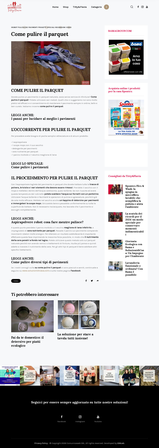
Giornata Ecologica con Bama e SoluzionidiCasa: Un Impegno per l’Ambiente (134, 249)
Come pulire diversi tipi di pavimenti (39, 262)
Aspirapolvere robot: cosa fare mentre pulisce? (47, 222)
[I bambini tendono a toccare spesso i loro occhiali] (70, 376)
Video (68, 27)
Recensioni (60, 27)
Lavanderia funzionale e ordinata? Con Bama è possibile (134, 268)
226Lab (120, 443)
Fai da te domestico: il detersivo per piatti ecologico (27, 341)
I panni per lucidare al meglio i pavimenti (43, 119)
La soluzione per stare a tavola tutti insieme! (75, 336)
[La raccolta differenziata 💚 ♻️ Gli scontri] (89, 376)
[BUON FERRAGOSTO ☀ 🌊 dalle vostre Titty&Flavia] (129, 376)
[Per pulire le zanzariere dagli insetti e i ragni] (109, 376)
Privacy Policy (41, 443)
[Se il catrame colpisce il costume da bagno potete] (149, 376)
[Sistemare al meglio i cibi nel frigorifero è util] (50, 376)
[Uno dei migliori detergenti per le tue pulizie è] (30, 376)
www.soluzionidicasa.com (35, 270)
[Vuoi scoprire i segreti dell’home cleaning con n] (10, 376)
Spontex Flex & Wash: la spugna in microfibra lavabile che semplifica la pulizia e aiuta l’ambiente (134, 196)
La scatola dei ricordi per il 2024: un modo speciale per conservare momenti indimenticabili (134, 224)
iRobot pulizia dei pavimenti (24, 27)
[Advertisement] (126, 155)
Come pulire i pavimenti (29, 167)
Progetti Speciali (46, 27)
